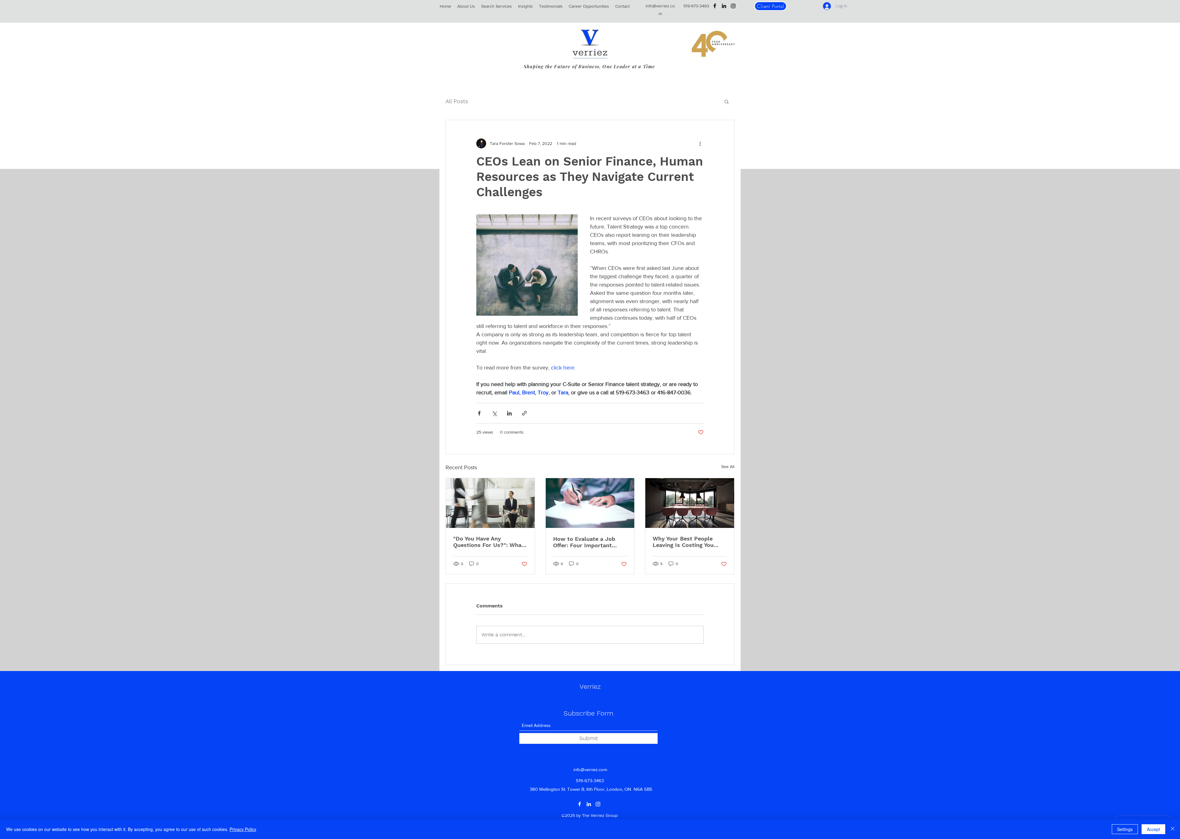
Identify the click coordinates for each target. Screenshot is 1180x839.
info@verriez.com (590, 769)
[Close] (1172, 829)
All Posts (457, 101)
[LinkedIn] (724, 6)
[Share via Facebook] (479, 413)
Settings (1125, 829)
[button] (727, 101)
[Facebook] (715, 6)
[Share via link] (524, 413)
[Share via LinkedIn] (509, 413)
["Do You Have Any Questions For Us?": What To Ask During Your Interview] (490, 503)
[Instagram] (733, 6)
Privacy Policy (243, 829)
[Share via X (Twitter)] (494, 413)
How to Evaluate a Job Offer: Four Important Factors (584, 542)
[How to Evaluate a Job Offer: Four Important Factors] (590, 503)
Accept (1153, 829)
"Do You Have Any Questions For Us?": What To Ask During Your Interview (488, 541)
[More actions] (700, 143)
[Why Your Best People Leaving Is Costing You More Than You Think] (689, 503)
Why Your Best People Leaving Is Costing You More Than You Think (683, 541)
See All (727, 466)
